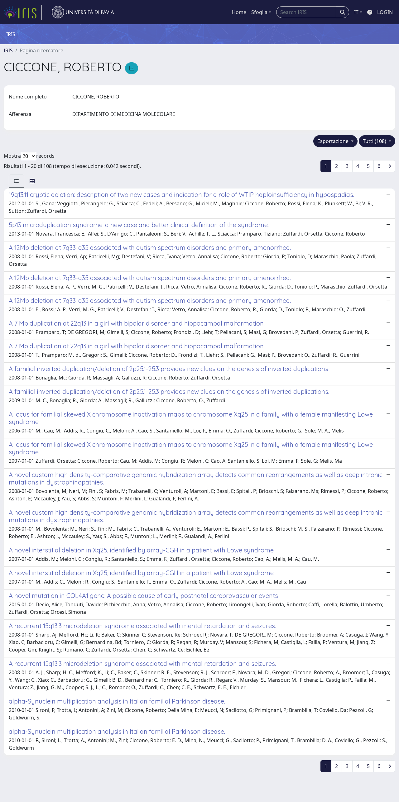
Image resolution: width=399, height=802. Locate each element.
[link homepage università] (83, 12)
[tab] (16, 181)
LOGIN (385, 12)
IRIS (8, 50)
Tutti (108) (375, 141)
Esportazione (333, 141)
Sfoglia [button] (259, 12)
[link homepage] (23, 12)
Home (239, 12)
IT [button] (356, 12)
